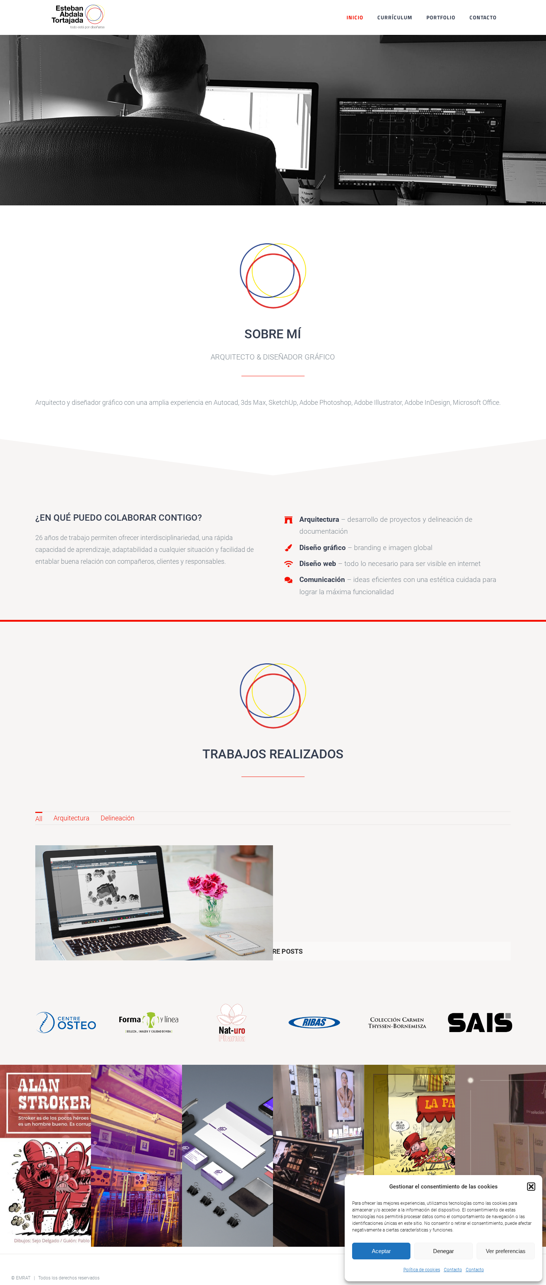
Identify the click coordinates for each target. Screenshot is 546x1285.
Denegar (443, 1251)
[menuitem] (38, 818)
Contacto (453, 1269)
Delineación (117, 818)
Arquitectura (71, 818)
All (38, 819)
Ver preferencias (506, 1251)
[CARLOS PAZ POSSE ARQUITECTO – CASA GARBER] (154, 912)
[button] (531, 1186)
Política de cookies (421, 1269)
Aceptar (381, 1251)
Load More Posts (273, 951)
